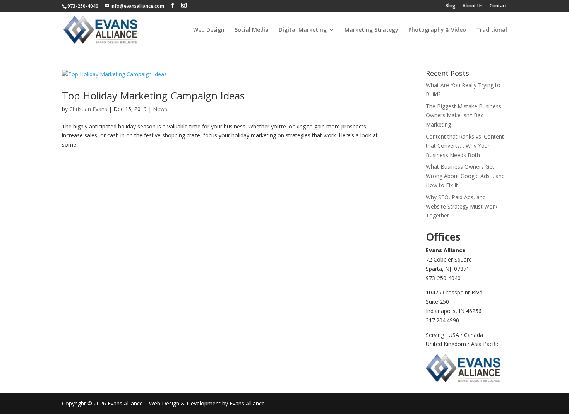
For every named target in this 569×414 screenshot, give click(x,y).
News (160, 109)
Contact (498, 6)
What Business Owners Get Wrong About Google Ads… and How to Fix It (465, 176)
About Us (473, 6)
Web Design (209, 30)
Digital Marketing (303, 30)
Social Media (252, 30)
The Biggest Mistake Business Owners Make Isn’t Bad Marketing (463, 115)
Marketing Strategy (371, 30)
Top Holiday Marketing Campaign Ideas (153, 96)
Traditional (491, 30)
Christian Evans (88, 109)
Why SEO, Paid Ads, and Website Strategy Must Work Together (461, 206)
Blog (451, 6)
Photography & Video (437, 30)
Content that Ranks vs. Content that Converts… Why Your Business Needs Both (465, 146)
